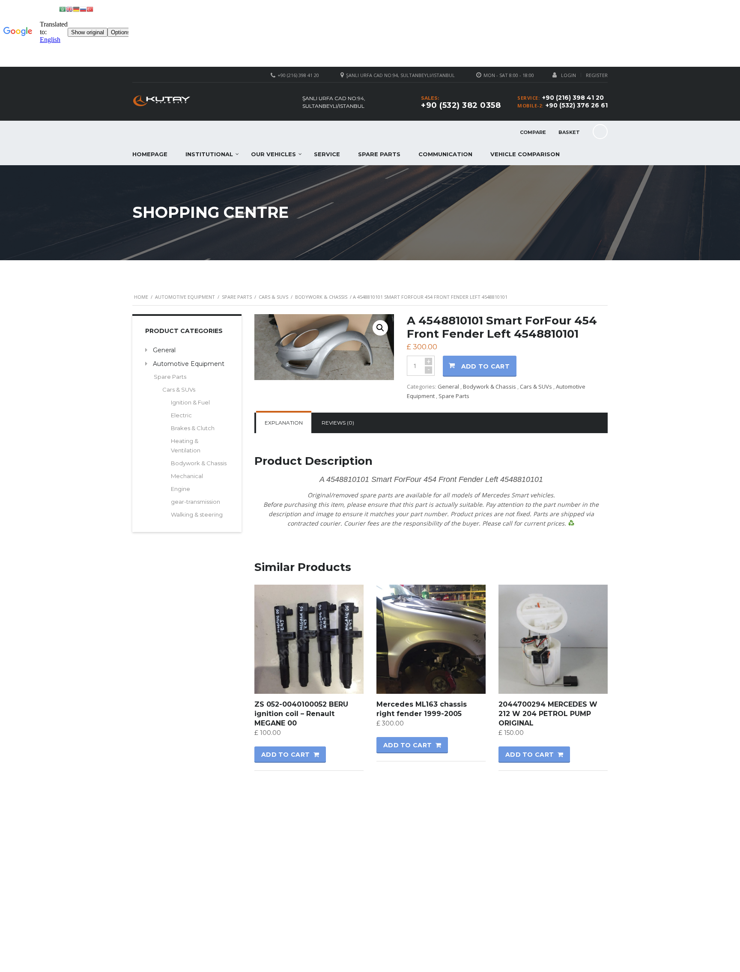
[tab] (283, 423)
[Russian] (83, 9)
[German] (76, 9)
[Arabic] (62, 9)
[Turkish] (90, 9)
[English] (69, 9)
